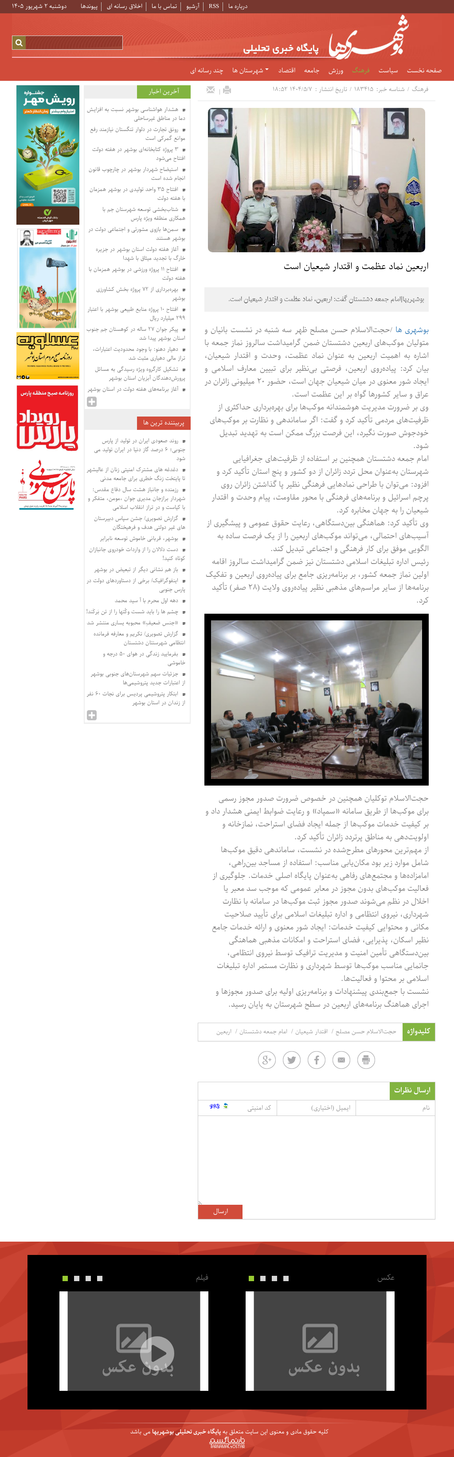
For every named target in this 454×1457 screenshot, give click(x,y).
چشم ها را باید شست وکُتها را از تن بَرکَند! (133, 612)
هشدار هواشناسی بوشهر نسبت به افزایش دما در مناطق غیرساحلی (136, 114)
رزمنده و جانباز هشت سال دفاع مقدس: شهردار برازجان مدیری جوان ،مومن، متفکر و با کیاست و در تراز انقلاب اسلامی (136, 499)
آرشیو (193, 6)
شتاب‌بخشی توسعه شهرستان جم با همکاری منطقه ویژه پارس (143, 214)
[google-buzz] (267, 1060)
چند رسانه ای (206, 71)
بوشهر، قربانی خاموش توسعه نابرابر (140, 539)
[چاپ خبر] (227, 90)
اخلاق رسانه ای (124, 6)
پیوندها (89, 6)
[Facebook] (316, 1060)
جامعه (312, 71)
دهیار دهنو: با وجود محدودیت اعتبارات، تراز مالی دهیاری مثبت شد (139, 353)
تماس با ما (164, 6)
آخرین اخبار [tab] (164, 91)
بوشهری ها (412, 330)
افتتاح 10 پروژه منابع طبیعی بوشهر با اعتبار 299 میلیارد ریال (136, 314)
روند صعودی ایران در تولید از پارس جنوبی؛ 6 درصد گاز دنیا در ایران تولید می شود (139, 450)
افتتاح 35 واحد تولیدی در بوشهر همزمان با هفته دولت (137, 194)
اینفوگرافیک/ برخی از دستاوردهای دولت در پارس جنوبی (135, 585)
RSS (214, 6)
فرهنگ (361, 71)
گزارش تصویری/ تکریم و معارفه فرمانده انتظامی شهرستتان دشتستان (139, 638)
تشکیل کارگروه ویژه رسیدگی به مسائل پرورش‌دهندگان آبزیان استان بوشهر (140, 373)
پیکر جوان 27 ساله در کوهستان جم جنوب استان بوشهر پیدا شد (135, 334)
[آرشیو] (92, 402)
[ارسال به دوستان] (211, 90)
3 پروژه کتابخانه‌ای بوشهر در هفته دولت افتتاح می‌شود (138, 154)
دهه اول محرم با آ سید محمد (147, 601)
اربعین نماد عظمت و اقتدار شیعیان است (356, 267)
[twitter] (292, 1060)
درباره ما (237, 6)
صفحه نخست (424, 71)
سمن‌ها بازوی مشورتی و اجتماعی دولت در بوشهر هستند (136, 234)
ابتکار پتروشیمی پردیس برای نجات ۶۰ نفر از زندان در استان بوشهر (135, 698)
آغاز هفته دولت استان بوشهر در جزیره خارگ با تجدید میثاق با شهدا (140, 254)
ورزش (336, 71)
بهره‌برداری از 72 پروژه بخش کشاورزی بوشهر (140, 294)
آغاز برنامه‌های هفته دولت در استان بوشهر (133, 389)
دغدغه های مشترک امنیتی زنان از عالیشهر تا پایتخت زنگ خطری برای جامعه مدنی (135, 474)
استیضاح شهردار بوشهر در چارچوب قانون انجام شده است (137, 174)
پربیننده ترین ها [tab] (163, 423)
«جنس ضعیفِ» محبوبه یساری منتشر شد (133, 623)
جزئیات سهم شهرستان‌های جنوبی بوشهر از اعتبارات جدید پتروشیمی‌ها (137, 678)
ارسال (220, 1211)
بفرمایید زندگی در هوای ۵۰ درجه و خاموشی (144, 658)
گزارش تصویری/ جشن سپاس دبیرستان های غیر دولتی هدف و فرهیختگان (139, 523)
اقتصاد (286, 71)
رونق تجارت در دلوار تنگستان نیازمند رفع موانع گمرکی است (137, 134)
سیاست (388, 71)
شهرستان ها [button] (248, 71)
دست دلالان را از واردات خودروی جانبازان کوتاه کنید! (137, 554)
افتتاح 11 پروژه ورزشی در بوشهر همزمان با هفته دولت (137, 274)
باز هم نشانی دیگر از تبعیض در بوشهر (137, 570)
